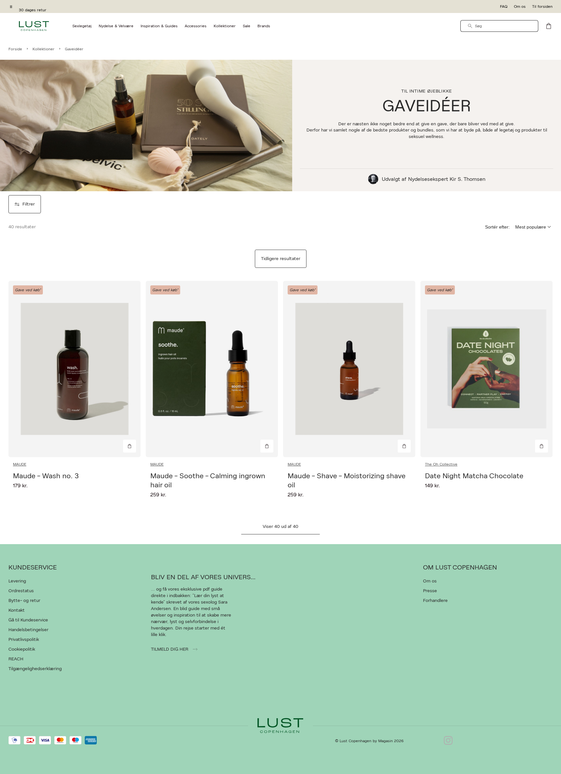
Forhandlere (435, 600)
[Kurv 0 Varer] (549, 26)
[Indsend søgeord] (470, 26)
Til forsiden (542, 6)
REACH (15, 659)
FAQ (503, 6)
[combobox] (499, 26)
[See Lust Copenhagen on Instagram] (448, 741)
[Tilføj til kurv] (129, 446)
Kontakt (16, 610)
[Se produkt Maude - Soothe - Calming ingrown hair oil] (212, 369)
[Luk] (382, 419)
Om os (520, 6)
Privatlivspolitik (23, 639)
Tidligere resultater (280, 258)
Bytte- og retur (24, 600)
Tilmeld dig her (170, 649)
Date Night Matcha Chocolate (474, 476)
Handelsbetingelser (28, 630)
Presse (430, 591)
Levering (17, 581)
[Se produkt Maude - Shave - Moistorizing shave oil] (349, 369)
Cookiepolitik (21, 649)
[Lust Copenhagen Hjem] (33, 26)
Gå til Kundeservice (28, 620)
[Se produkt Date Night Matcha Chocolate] (486, 369)
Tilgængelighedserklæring (35, 669)
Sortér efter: (497, 227)
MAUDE (19, 464)
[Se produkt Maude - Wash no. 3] (74, 369)
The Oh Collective (441, 464)
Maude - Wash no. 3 (46, 476)
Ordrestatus (21, 591)
